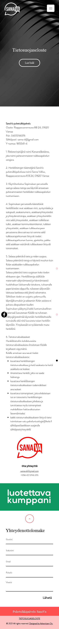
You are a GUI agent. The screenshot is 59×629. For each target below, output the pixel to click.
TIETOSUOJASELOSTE (29, 618)
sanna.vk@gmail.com (29, 471)
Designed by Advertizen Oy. (41, 623)
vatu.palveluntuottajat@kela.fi (37, 421)
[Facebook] (4, 314)
